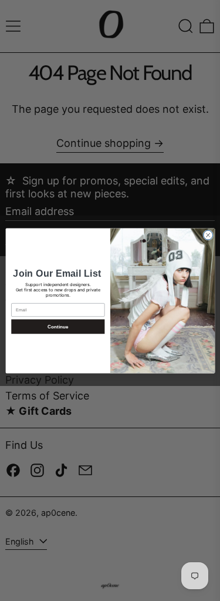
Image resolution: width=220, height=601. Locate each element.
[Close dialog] (207, 235)
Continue (57, 326)
